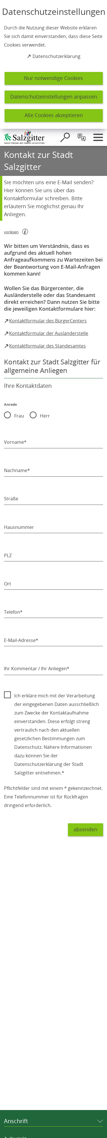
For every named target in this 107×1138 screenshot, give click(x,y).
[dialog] (53, 64)
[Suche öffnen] (65, 137)
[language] (81, 137)
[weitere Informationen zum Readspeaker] (25, 232)
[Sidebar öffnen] (98, 137)
